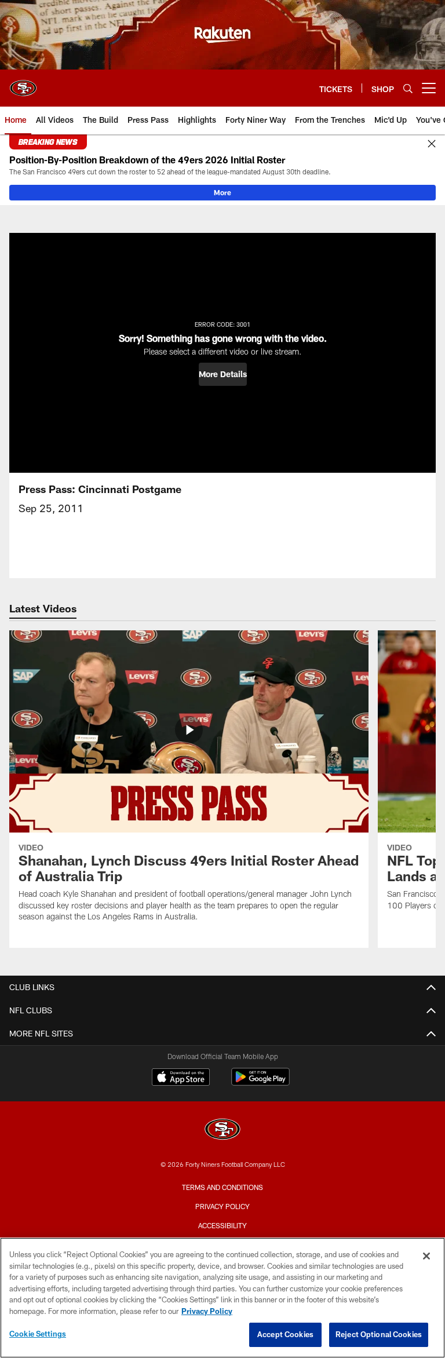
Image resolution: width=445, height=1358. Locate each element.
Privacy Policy (222, 1206)
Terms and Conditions (222, 1187)
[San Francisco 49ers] (222, 1131)
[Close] (432, 144)
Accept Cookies (285, 1334)
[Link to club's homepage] (23, 83)
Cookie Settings (37, 1333)
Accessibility (222, 1225)
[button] (223, 374)
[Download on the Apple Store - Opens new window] (180, 1078)
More (222, 192)
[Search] (408, 88)
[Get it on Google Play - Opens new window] (260, 1082)
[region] (222, 1297)
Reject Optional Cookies (378, 1334)
